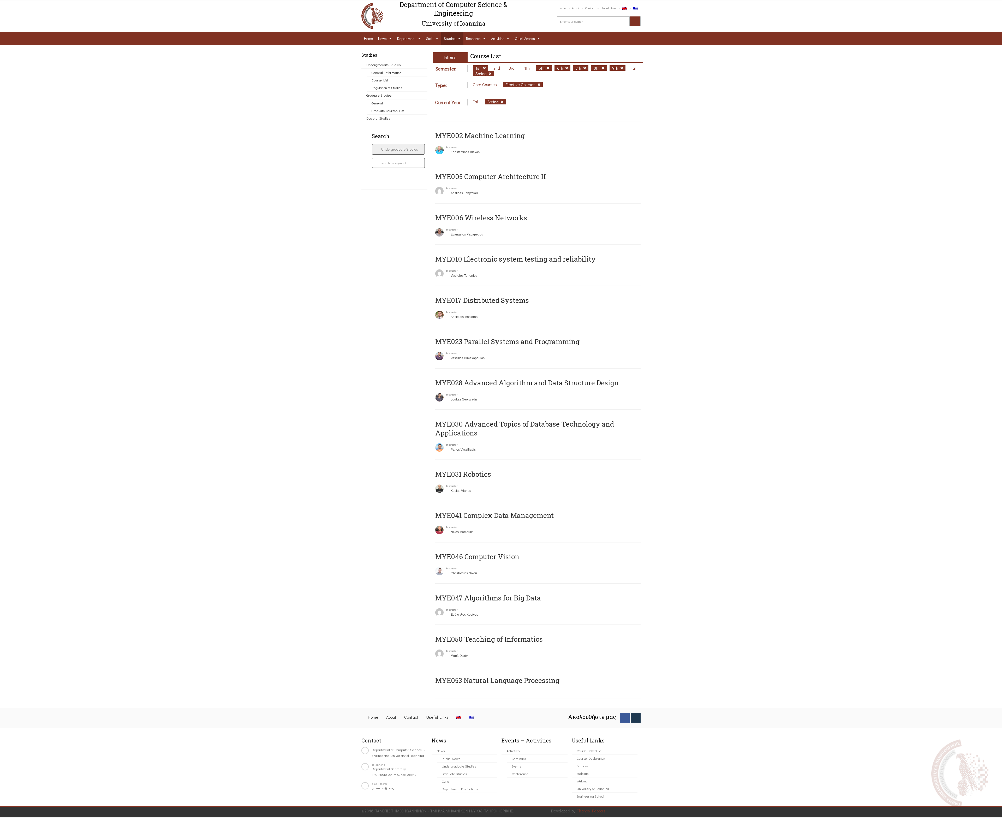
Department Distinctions (460, 789)
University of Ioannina (593, 788)
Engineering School (590, 796)
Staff (429, 38)
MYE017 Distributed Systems (482, 300)
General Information (386, 72)
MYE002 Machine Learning (480, 135)
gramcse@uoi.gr (384, 788)
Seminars (519, 758)
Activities (497, 38)
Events (516, 766)
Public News (451, 758)
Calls (445, 781)
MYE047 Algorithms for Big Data (488, 597)
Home (562, 8)
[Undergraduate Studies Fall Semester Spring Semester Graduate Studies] (398, 149)
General (377, 103)
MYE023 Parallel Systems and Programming (507, 341)
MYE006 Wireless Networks (481, 217)
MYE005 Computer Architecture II (490, 176)
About (575, 8)
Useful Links (608, 8)
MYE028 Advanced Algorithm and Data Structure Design (527, 382)
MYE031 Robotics (463, 474)
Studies (450, 38)
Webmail (583, 781)
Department (406, 38)
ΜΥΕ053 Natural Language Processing (497, 680)
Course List (380, 80)
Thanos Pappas (590, 810)
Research (473, 38)
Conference (520, 773)
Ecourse (582, 766)
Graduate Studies (378, 95)
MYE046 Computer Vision (477, 556)
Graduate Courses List (388, 110)
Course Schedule (589, 750)
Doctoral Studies (378, 118)
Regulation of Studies (387, 87)
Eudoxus (582, 773)
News (382, 38)
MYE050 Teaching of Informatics (489, 639)
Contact (589, 8)
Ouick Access (525, 38)
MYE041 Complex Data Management (494, 515)
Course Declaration (591, 758)
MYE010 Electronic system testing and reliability (515, 259)
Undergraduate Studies (383, 64)
